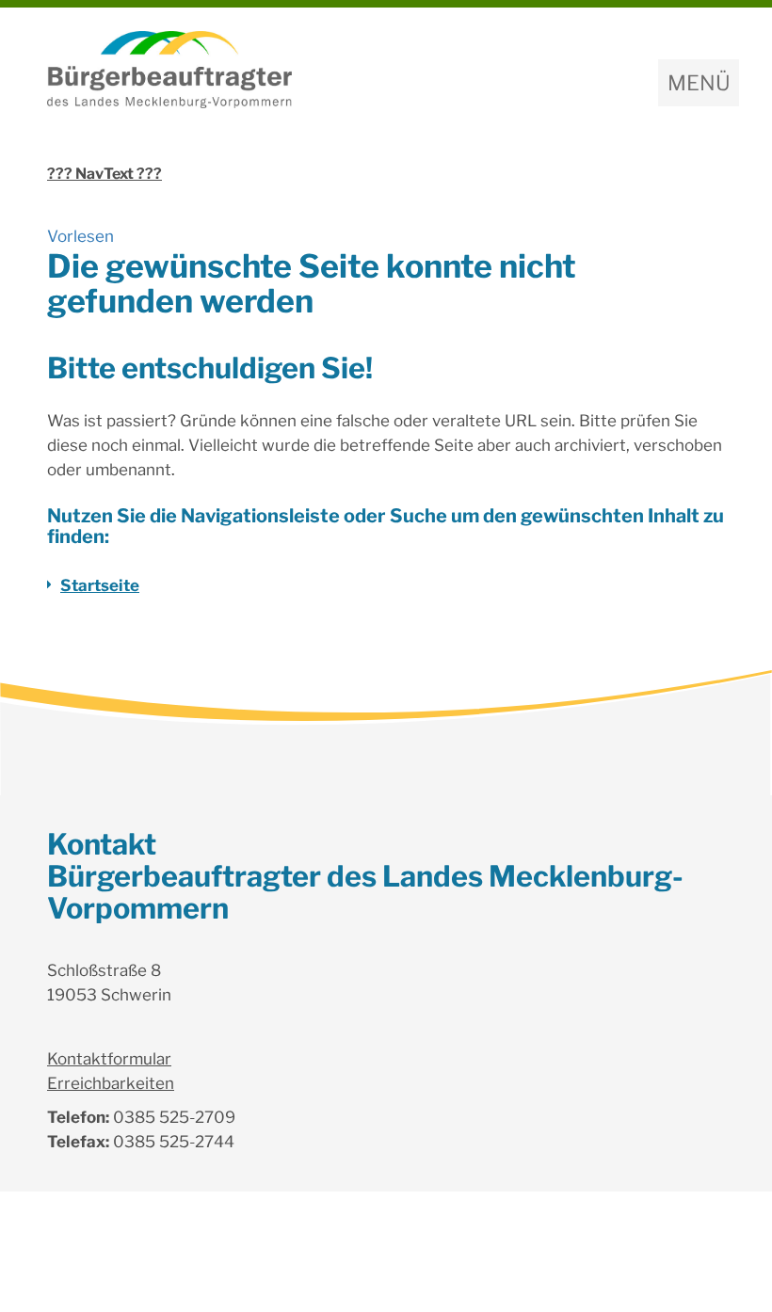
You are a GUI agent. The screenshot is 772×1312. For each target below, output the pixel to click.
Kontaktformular (109, 1058)
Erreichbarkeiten (110, 1083)
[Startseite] (386, 69)
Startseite (100, 585)
